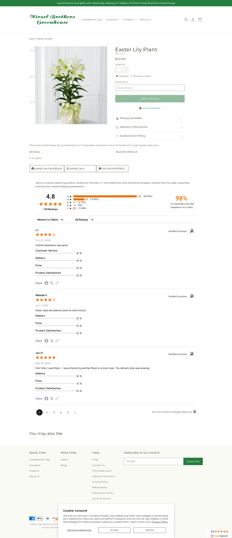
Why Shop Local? (102, 470)
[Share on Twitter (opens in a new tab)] (52, 283)
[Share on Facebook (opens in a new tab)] (46, 283)
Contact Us (98, 465)
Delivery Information (103, 476)
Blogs (64, 465)
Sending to (126, 82)
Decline (149, 530)
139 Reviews (54, 209)
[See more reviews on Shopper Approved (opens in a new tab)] (57, 283)
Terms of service (101, 498)
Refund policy (99, 487)
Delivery (124, 76)
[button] (113, 19)
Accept (114, 530)
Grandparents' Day (39, 459)
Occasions (35, 465)
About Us (34, 476)
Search (64, 459)
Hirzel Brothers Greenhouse (50, 524)
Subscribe (193, 461)
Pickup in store (142, 76)
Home (32, 39)
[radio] (116, 196)
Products (34, 470)
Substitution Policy (102, 492)
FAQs (95, 459)
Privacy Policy (160, 521)
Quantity (120, 64)
